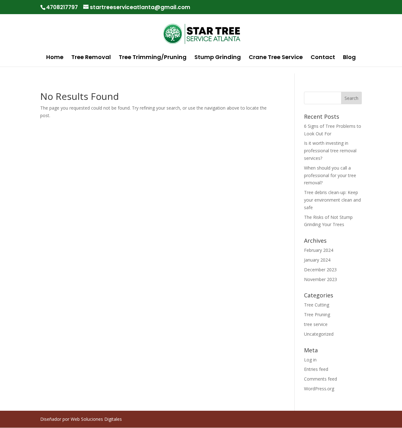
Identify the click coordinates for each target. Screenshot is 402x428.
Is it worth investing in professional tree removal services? (330, 150)
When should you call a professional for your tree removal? (330, 175)
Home (54, 58)
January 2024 (317, 260)
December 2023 (320, 270)
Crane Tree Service (276, 58)
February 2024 (318, 250)
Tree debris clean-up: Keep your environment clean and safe (332, 199)
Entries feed (316, 369)
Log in (310, 360)
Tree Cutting (316, 305)
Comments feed (320, 379)
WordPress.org (319, 389)
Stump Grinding (217, 58)
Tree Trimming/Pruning (153, 58)
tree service (316, 324)
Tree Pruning (317, 314)
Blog (349, 58)
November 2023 (320, 279)
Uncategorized (319, 334)
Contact (323, 58)
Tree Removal (91, 58)
